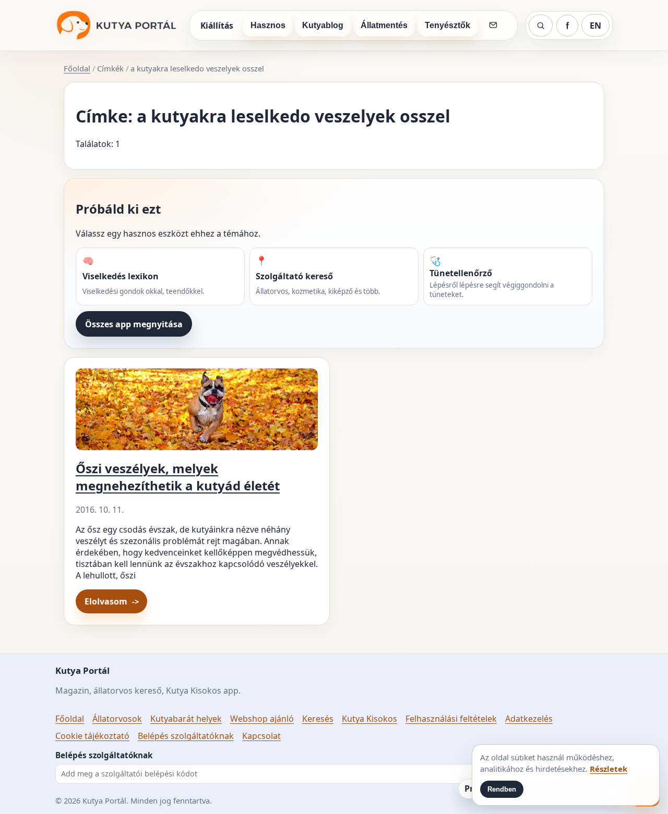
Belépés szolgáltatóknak (186, 736)
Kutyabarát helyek (186, 718)
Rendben (501, 789)
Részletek (608, 768)
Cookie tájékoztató (92, 736)
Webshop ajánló (262, 718)
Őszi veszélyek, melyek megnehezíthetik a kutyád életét (178, 477)
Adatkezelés (529, 718)
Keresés (317, 718)
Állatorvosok (117, 718)
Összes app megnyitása (134, 324)
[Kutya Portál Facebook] (567, 25)
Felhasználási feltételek (451, 718)
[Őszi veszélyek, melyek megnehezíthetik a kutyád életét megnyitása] (197, 413)
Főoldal (77, 68)
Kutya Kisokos (369, 718)
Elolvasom (106, 601)
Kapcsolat (261, 736)
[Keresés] (541, 25)
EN (595, 25)
